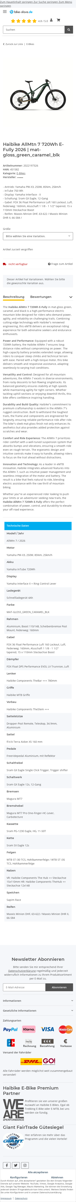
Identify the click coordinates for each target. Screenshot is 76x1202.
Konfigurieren (18, 1177)
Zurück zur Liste (14, 44)
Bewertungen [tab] (40, 297)
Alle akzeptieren (38, 1172)
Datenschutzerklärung (22, 971)
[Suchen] (69, 30)
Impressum (6, 1198)
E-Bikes (21, 173)
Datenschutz (21, 1198)
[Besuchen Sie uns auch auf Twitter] (16, 1165)
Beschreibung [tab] (13, 297)
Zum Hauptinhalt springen (17, 2)
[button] (51, 20)
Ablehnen (57, 1177)
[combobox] (38, 236)
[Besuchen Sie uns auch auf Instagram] (25, 1165)
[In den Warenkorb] (6, 55)
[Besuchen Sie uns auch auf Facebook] (7, 1165)
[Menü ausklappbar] (5, 10)
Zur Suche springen (46, 2)
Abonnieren (59, 987)
